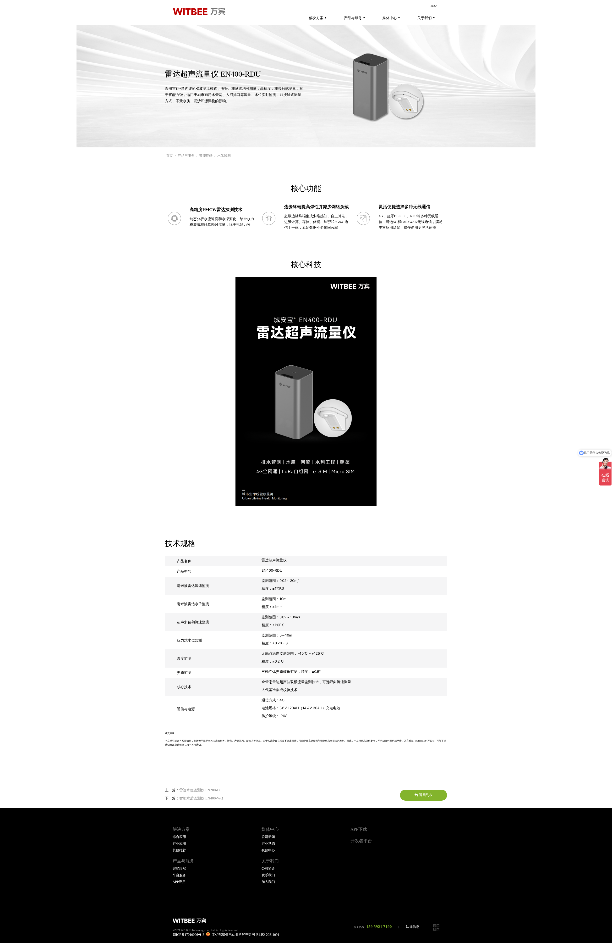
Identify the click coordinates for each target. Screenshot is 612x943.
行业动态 (268, 843)
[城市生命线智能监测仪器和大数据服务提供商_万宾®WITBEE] (201, 12)
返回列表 (425, 795)
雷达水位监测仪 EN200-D (199, 790)
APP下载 (358, 829)
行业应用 (179, 843)
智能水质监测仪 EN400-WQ (201, 798)
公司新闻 (268, 837)
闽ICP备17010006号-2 (188, 935)
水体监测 (224, 155)
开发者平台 (361, 840)
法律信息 (412, 927)
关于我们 (424, 18)
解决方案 (316, 18)
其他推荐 (179, 850)
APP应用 (179, 882)
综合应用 (179, 837)
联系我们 (268, 875)
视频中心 (268, 850)
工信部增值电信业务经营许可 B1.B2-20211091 (245, 935)
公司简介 (268, 868)
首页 (169, 155)
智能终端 (206, 155)
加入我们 (268, 882)
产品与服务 (353, 18)
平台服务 (179, 875)
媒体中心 (389, 18)
